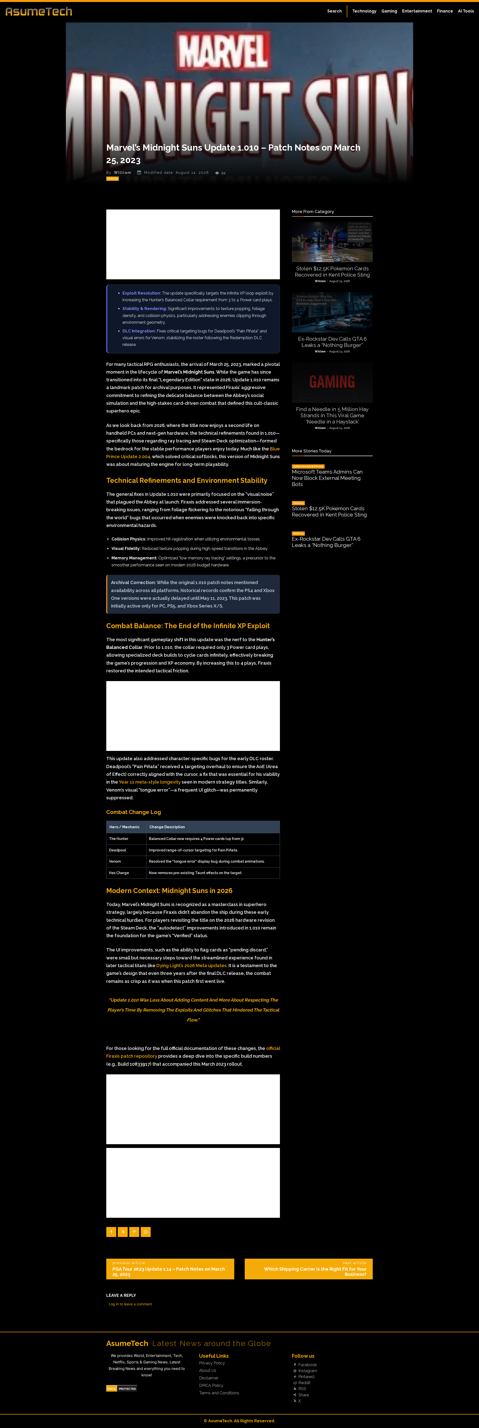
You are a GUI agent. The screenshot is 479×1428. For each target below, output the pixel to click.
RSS (302, 1389)
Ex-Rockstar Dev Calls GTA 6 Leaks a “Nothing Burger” (332, 342)
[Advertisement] (193, 244)
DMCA (112, 1388)
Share (303, 1395)
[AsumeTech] (58, 11)
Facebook (307, 1365)
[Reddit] (295, 1383)
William (122, 173)
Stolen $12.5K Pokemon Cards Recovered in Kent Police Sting (332, 271)
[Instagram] (295, 1371)
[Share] (295, 1395)
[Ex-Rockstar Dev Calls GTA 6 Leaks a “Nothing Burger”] (332, 312)
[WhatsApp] (146, 1232)
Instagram (307, 1371)
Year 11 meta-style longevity (150, 782)
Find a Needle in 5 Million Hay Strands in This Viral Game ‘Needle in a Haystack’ (332, 415)
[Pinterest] (134, 1232)
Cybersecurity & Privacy (308, 466)
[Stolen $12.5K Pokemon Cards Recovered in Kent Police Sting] (332, 242)
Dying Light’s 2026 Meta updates (191, 965)
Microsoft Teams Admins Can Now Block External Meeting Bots (327, 478)
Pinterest (306, 1377)
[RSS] (295, 1389)
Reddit (304, 1383)
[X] (123, 1232)
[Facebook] (111, 1232)
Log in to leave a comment (130, 1304)
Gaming (112, 178)
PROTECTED (127, 1388)
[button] (334, 11)
